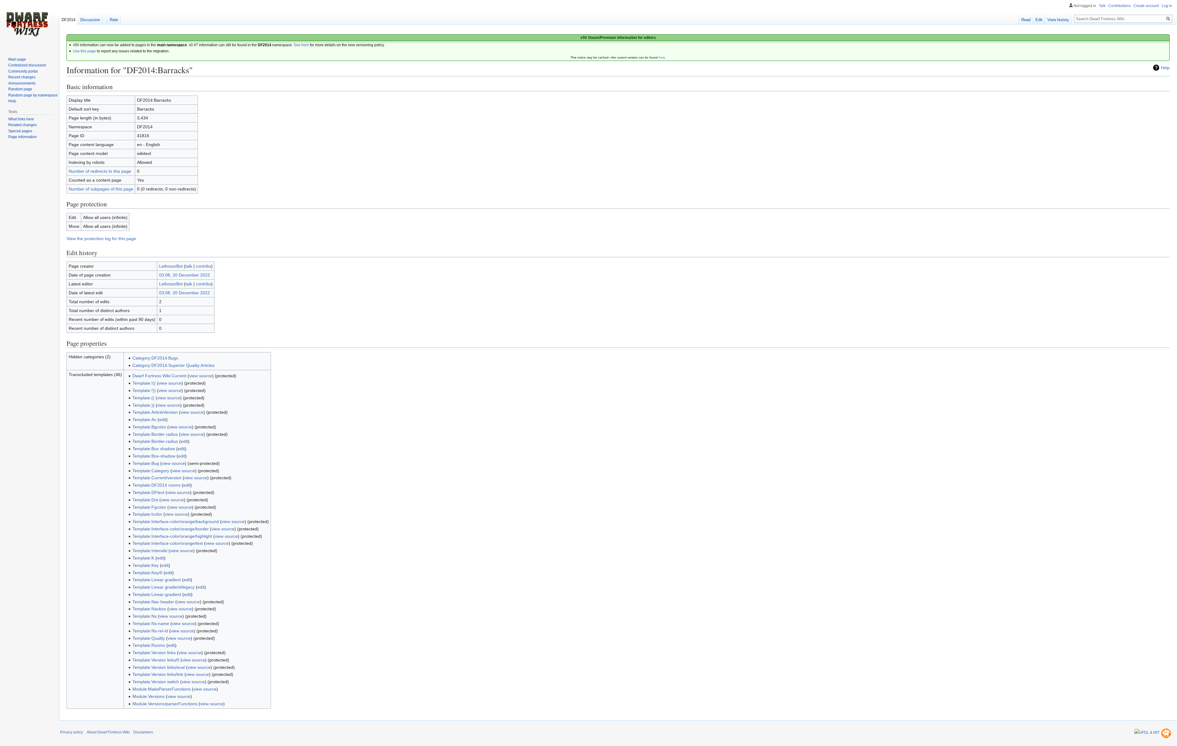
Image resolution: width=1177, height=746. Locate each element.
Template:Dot (145, 499)
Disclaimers (143, 732)
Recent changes (22, 77)
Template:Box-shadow (153, 456)
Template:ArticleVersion (155, 412)
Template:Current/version (156, 477)
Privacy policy (71, 732)
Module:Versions (148, 696)
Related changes (22, 125)
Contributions (1119, 6)
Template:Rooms (148, 645)
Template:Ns (144, 616)
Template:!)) (144, 390)
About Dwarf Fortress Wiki (108, 732)
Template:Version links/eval (158, 667)
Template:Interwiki (149, 550)
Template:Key (145, 565)
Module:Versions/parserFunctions (164, 703)
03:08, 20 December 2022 (184, 275)
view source (200, 375)
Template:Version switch (155, 681)
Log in (1167, 6)
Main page (17, 59)
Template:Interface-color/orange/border (170, 528)
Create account (1146, 6)
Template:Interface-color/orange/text (167, 543)
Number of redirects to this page (100, 171)
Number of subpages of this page (101, 188)
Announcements (22, 83)
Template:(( (143, 397)
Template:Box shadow (153, 448)
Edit (1038, 19)
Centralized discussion (27, 65)
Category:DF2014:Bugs (155, 358)
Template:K (143, 558)
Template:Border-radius (155, 441)
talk (188, 266)
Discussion (90, 19)
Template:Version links (154, 652)
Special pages (20, 131)
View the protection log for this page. (102, 238)
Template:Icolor (147, 514)
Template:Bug (145, 463)
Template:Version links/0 (155, 659)
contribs (203, 266)
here (662, 57)
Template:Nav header (153, 601)
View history (1058, 19)
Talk (1102, 6)
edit (162, 419)
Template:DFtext (148, 492)
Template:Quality (148, 638)
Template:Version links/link (157, 674)
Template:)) (143, 405)
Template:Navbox (149, 608)
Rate (114, 19)
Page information (22, 137)
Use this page (84, 51)
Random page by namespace (33, 95)
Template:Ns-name (150, 623)
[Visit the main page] (26, 24)
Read (1025, 19)
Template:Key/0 (147, 572)
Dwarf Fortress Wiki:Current (159, 375)
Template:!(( (144, 383)
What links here (21, 119)
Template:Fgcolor (149, 507)
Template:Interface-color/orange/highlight (172, 536)
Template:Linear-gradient (156, 594)
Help (1165, 67)
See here (301, 45)
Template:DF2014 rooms (156, 485)
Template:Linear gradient (156, 579)
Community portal (23, 71)
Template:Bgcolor (149, 426)
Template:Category (150, 470)
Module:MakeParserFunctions (161, 689)
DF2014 (68, 19)
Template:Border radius (155, 434)
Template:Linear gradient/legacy (163, 587)
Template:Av (144, 419)
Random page (20, 89)
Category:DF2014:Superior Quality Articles (173, 365)
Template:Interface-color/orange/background (175, 521)
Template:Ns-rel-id (150, 630)
